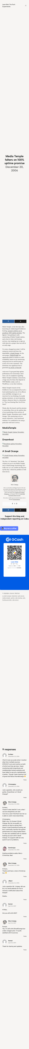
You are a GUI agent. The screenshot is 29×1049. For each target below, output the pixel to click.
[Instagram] (16, 504)
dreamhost (14, 596)
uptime (12, 598)
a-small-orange (6, 596)
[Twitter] (14, 504)
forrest (10, 904)
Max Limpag (12, 802)
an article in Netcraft (15, 367)
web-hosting (18, 598)
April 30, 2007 (12, 906)
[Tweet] (20, 321)
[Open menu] (26, 5)
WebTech (17, 593)
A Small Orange (14, 353)
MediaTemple (14, 355)
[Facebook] (12, 504)
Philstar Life (18, 492)
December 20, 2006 (13, 756)
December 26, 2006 (13, 883)
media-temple (6, 598)
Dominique (11, 848)
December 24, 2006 (13, 849)
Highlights (6, 593)
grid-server (21, 596)
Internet (12, 593)
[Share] (8, 321)
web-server (15, 600)
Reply (25, 780)
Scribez (10, 754)
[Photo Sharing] (14, 434)
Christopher (12, 784)
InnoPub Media (16, 499)
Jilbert (10, 881)
